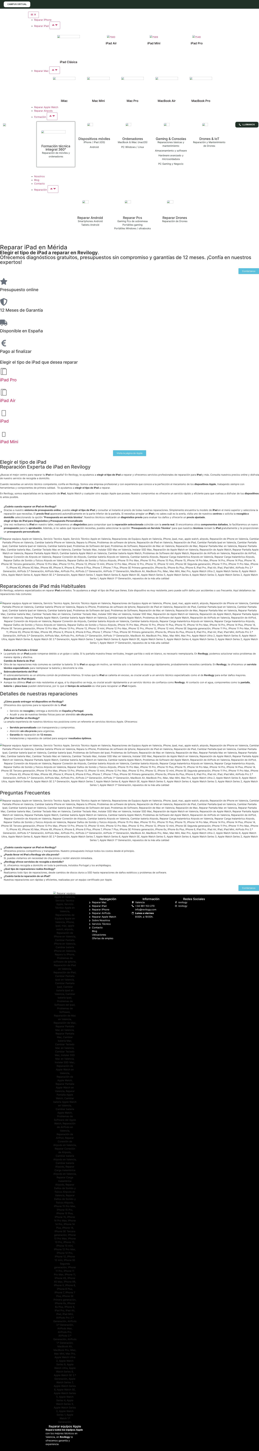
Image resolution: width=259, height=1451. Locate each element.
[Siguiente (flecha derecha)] (254, 725)
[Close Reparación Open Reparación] (53, 189)
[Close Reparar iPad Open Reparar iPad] (54, 25)
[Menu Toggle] (33, 15)
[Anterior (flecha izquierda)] (5, 725)
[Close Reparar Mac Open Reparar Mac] (54, 70)
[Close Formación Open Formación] (52, 116)
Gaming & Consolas (171, 139)
